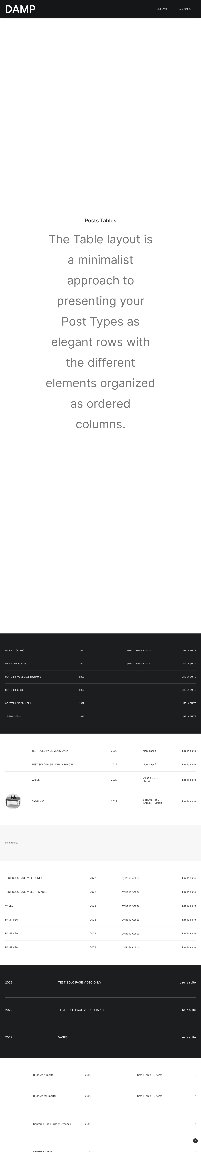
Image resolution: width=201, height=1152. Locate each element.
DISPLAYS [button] (162, 9)
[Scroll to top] (195, 1140)
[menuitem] (164, 9)
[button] (184, 9)
